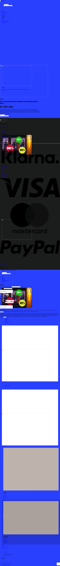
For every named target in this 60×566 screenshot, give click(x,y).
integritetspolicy (55, 310)
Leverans (3, 130)
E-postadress (2, 302)
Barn (2, 277)
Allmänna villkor (4, 136)
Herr (2, 7)
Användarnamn (3, 300)
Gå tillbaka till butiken (7, 555)
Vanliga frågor (4, 129)
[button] (5, 546)
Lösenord (2, 288)
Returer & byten (4, 132)
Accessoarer (4, 381)
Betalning (3, 131)
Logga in (7, 294)
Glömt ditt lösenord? (3, 296)
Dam (2, 276)
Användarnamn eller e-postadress (6, 286)
